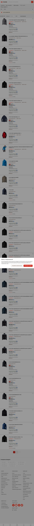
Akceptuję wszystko (28, 265)
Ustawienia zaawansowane (17, 265)
